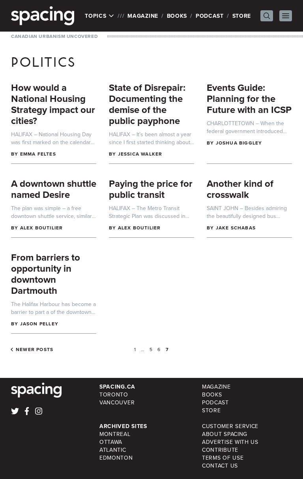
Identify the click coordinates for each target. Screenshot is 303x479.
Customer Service (230, 426)
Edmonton (116, 458)
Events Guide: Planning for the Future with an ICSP (249, 98)
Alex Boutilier (41, 227)
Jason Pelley (39, 323)
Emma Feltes (38, 153)
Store (241, 16)
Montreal (115, 434)
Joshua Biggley (239, 142)
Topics (96, 16)
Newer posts (34, 349)
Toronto (113, 394)
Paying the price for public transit (151, 189)
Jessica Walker (140, 153)
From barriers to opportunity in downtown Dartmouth (45, 273)
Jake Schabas (236, 227)
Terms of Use (222, 458)
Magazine (142, 16)
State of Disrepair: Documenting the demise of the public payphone (147, 104)
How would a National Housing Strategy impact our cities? (53, 104)
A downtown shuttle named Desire (53, 189)
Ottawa (110, 442)
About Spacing (224, 434)
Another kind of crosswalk (240, 189)
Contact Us (220, 466)
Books (177, 16)
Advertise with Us (230, 442)
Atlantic (112, 450)
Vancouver (117, 402)
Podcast (210, 16)
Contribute (220, 450)
